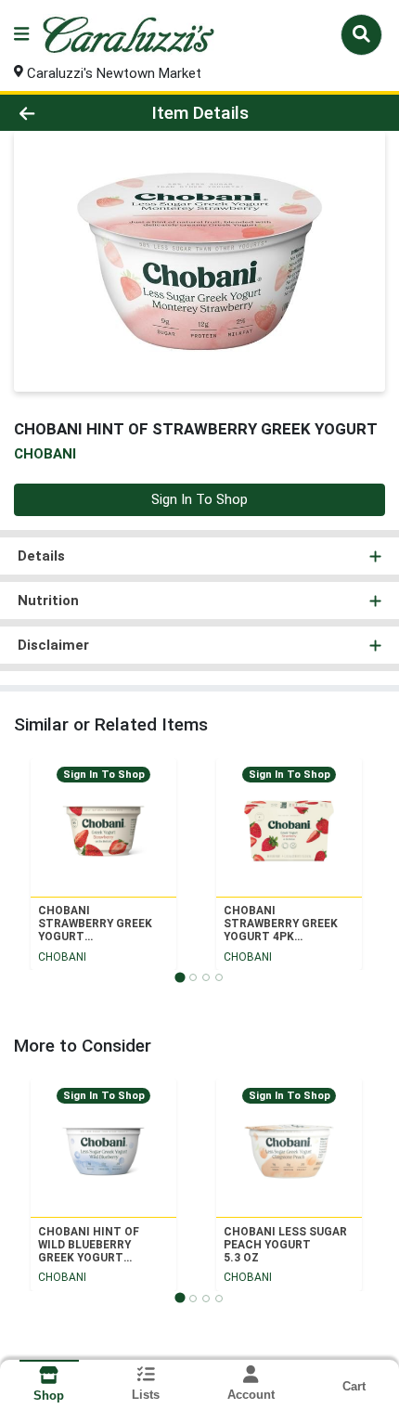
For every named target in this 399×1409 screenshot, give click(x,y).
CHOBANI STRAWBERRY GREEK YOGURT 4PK (281, 923)
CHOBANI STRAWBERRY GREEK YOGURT (95, 923)
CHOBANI (62, 956)
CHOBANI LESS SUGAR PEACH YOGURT (285, 1244)
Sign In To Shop (199, 499)
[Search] (361, 34)
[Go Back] (60, 112)
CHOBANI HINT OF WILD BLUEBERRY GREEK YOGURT (88, 1244)
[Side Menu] (21, 35)
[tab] (179, 977)
